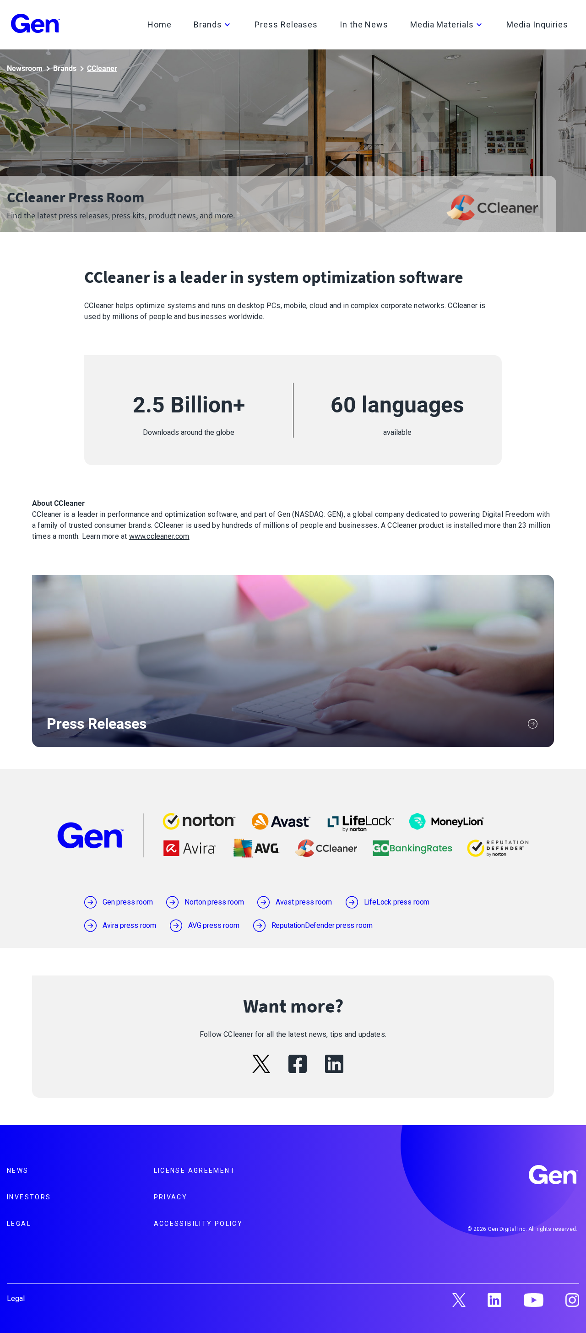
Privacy (171, 1197)
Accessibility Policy (198, 1223)
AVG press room (213, 925)
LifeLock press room (397, 902)
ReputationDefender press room (322, 925)
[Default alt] (554, 1176)
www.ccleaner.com (159, 536)
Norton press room (214, 902)
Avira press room (129, 925)
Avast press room (303, 902)
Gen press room (127, 902)
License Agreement (194, 1170)
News (18, 1170)
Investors (29, 1197)
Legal (19, 1223)
